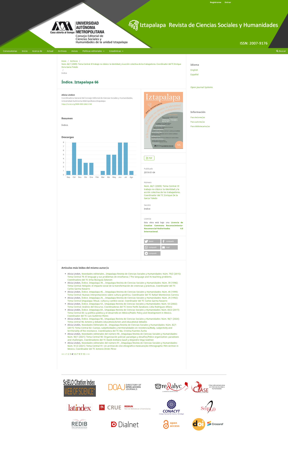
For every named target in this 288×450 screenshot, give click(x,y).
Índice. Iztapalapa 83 (92, 309)
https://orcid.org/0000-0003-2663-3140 (77, 104)
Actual (50, 51)
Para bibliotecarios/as (200, 126)
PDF (150, 158)
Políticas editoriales (92, 51)
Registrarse (215, 2)
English (194, 69)
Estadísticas (115, 51)
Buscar (282, 51)
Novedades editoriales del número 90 (101, 333)
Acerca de (37, 51)
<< (63, 354)
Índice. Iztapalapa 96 (92, 318)
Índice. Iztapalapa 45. (93, 291)
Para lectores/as (197, 117)
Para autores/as (197, 121)
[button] (152, 241)
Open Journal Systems (201, 87)
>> (88, 354)
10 (83, 354)
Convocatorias (10, 51)
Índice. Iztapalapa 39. (93, 282)
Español (194, 74)
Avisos (74, 51)
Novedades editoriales (93, 273)
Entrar (228, 2)
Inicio (24, 51)
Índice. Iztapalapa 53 (92, 303)
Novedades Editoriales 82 (95, 324)
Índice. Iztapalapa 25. (93, 297)
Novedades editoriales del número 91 (101, 342)
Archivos (62, 51)
